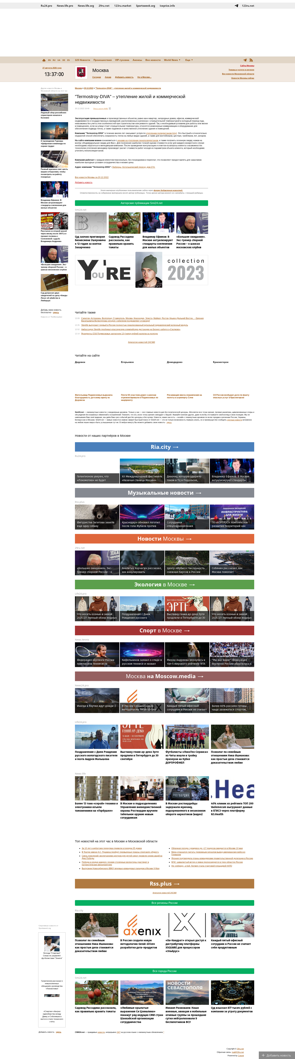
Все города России (165, 971)
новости (101, 1032)
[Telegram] (245, 60)
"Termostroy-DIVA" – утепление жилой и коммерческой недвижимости (128, 88)
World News (171, 60)
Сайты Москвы (247, 66)
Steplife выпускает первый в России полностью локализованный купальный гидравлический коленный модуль (134, 325)
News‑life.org (86, 5)
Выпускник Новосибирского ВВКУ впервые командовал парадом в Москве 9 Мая (120, 868)
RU (54, 60)
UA (59, 60)
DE (63, 60)
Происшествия (103, 60)
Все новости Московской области (238, 74)
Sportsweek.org (145, 5)
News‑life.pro (65, 5)
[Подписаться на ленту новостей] (251, 60)
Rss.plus (80, 502)
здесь (56, 312)
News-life (80, 773)
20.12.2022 (88, 88)
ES (68, 60)
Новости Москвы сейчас (242, 78)
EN (49, 60)
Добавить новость (124, 77)
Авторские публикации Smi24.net (141, 203)
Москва (78, 88)
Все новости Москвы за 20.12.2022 (92, 177)
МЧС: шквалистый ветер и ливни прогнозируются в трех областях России (207, 862)
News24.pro (82, 685)
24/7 (118, 1032)
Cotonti (241, 1056)
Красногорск (220, 362)
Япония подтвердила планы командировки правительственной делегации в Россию (212, 858)
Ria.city (79, 910)
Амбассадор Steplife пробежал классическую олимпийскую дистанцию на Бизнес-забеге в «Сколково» (130, 329)
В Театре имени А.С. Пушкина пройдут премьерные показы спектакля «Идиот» (120, 852)
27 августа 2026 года (52, 68)
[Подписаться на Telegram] (236, 6)
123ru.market (122, 5)
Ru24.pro (46, 5)
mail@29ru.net (238, 1052)
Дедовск (80, 362)
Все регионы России (165, 902)
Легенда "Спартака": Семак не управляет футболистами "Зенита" (51, 955)
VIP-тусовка (122, 60)
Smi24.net (80, 209)
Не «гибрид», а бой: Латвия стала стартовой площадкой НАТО (201, 866)
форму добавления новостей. (168, 190)
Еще (187, 60)
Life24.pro (80, 593)
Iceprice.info (167, 5)
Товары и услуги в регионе (241, 70)
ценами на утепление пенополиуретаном (137, 140)
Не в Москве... (144, 77)
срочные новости (234, 420)
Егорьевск (127, 362)
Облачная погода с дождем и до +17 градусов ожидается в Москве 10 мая (207, 848)
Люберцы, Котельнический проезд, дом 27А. (133, 167)
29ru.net (104, 5)
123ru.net (248, 5)
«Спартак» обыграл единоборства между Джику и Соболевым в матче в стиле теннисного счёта (52, 1016)
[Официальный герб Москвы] (81, 72)
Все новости (153, 60)
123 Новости (82, 60)
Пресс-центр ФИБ (100, 109)
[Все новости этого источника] (110, 108)
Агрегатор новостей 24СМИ (141, 342)
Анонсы (137, 60)
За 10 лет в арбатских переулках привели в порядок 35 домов (112, 848)
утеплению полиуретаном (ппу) (161, 133)
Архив (108, 77)
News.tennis (82, 639)
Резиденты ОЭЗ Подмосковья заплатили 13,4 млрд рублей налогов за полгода (119, 333)
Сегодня (96, 77)
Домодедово (174, 362)
